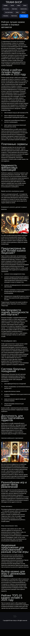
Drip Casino (14, 8)
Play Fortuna (14, 15)
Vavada (12, 5)
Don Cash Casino (9, 12)
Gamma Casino (23, 8)
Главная (5, 5)
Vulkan (18, 5)
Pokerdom (5, 15)
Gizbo (17, 12)
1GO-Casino (6, 8)
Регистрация (24, 16)
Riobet (24, 5)
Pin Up (23, 12)
